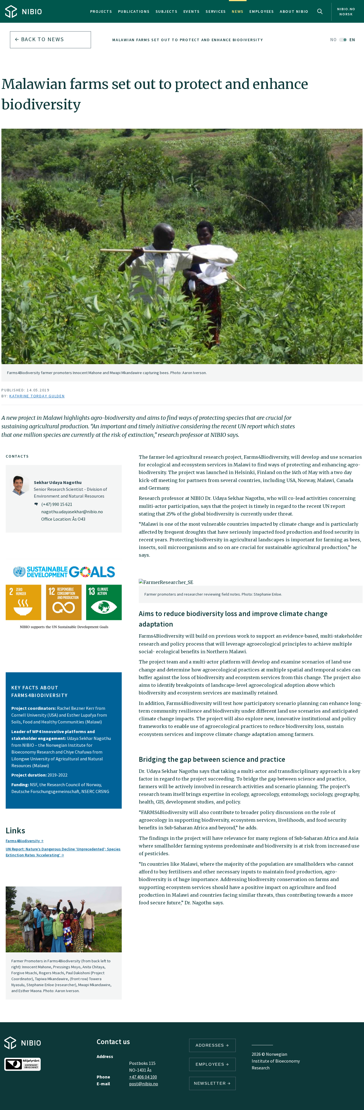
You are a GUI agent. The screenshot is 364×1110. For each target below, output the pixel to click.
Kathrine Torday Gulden (37, 395)
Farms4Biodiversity (23, 840)
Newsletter (211, 1083)
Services (216, 11)
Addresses (211, 1045)
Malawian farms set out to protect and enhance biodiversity (187, 39)
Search (320, 11)
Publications (134, 11)
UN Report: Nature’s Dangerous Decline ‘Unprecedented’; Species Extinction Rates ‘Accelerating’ (63, 851)
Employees (261, 11)
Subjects (167, 11)
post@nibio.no (143, 1083)
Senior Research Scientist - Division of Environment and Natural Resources (70, 489)
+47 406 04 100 (143, 1077)
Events (191, 11)
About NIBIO (294, 11)
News (238, 11)
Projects (101, 11)
